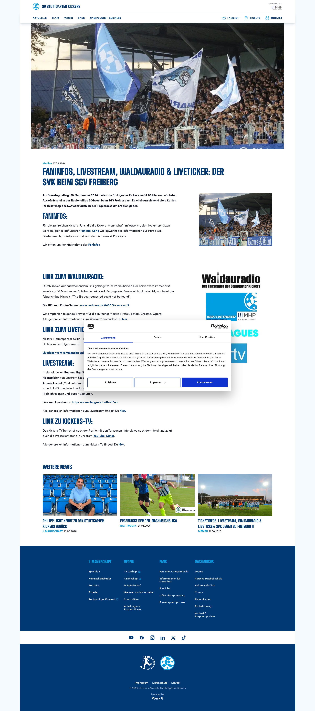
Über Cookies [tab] (207, 337)
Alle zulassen (204, 382)
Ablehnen (110, 382)
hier (124, 319)
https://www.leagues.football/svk (95, 402)
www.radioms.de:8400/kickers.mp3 (104, 305)
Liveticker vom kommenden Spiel (64, 352)
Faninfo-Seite (90, 230)
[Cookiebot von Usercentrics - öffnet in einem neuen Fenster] (213, 326)
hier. (123, 410)
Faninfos (94, 244)
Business (115, 18)
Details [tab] (158, 337)
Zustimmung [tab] (108, 337)
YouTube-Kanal (103, 436)
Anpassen (155, 382)
